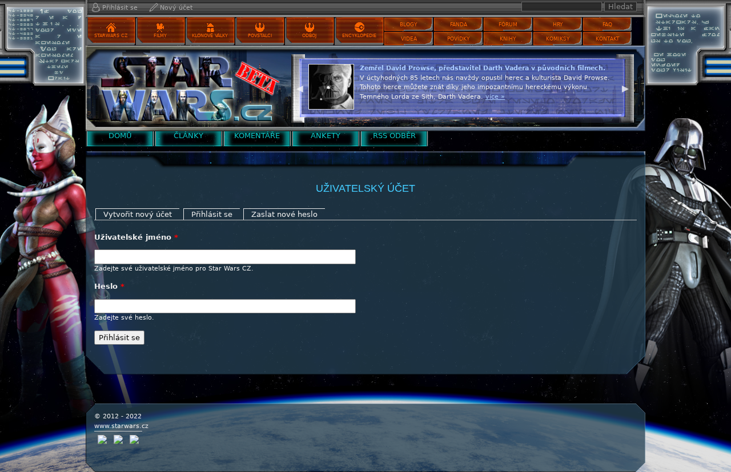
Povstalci (260, 35)
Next (625, 87)
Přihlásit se (120, 7)
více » (495, 96)
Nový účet (176, 7)
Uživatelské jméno (136, 237)
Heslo (109, 286)
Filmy (160, 35)
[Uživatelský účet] (186, 88)
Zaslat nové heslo (284, 214)
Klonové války (210, 35)
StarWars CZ (110, 35)
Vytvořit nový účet (137, 214)
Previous (300, 87)
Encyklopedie (359, 35)
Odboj (309, 35)
